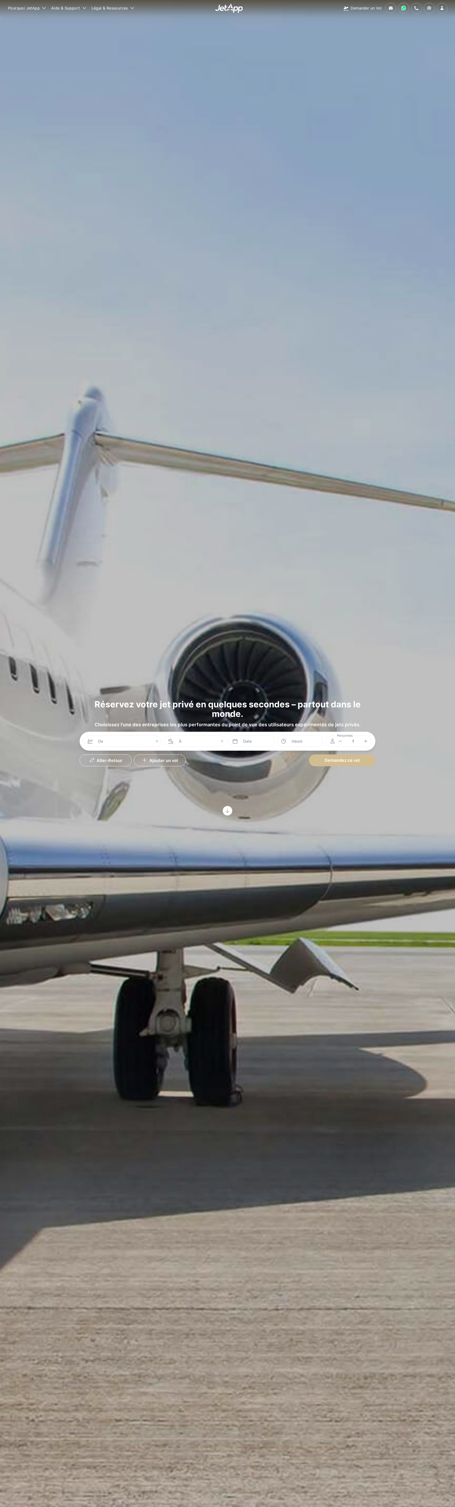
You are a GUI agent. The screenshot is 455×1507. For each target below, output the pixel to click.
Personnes (344, 736)
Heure (297, 741)
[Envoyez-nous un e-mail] (390, 8)
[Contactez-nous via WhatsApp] (403, 8)
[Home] (229, 8)
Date (247, 741)
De (100, 741)
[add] (366, 741)
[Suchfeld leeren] (157, 741)
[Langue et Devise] (429, 8)
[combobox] (124, 741)
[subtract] (340, 741)
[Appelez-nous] (416, 8)
